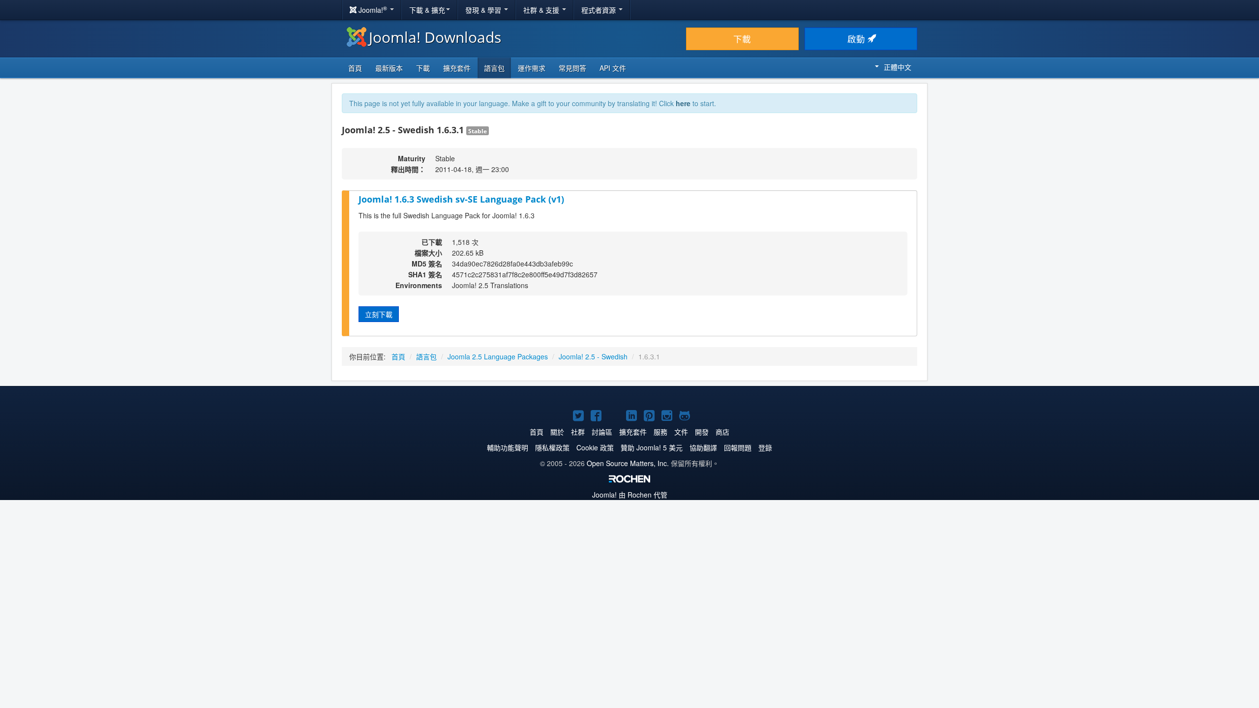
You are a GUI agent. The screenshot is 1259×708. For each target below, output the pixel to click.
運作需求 (531, 68)
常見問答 (572, 68)
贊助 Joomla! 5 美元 (652, 447)
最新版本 (389, 68)
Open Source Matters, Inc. (628, 463)
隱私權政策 (552, 447)
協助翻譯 (703, 447)
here (683, 103)
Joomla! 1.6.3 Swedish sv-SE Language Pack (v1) (461, 199)
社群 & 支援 (542, 10)
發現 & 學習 (484, 10)
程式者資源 (599, 10)
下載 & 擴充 (427, 10)
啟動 (857, 38)
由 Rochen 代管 (629, 495)
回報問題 (737, 447)
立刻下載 (378, 314)
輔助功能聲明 (507, 447)
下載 (742, 38)
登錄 (765, 447)
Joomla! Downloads (435, 37)
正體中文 (897, 67)
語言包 (494, 68)
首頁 (355, 68)
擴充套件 (457, 68)
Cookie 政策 (595, 447)
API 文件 (613, 68)
